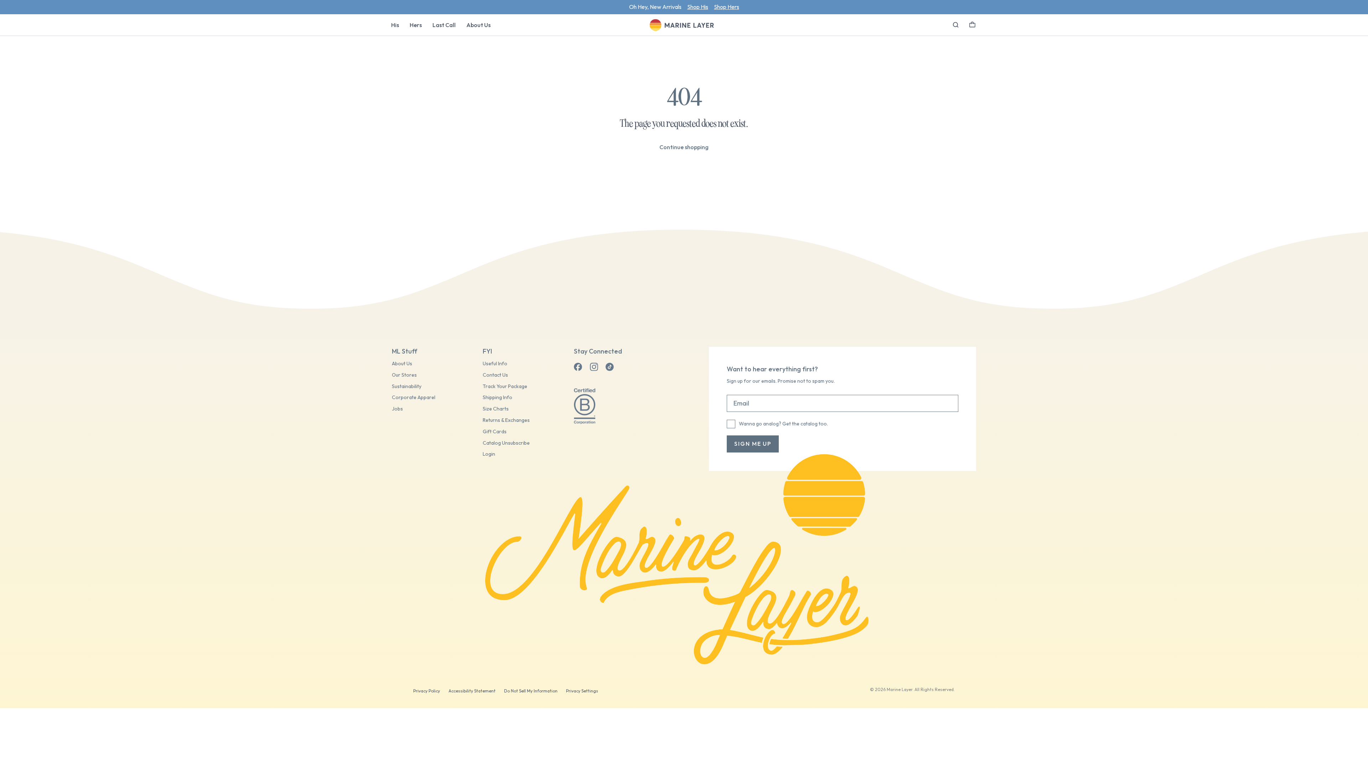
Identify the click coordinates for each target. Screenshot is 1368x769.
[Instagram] (594, 367)
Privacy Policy (426, 691)
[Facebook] (578, 367)
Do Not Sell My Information (531, 691)
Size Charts (496, 409)
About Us (478, 24)
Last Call (444, 24)
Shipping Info (497, 397)
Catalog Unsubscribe (506, 443)
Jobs (397, 409)
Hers (416, 24)
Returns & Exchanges (506, 420)
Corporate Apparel (413, 397)
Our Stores (404, 375)
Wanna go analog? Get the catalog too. (783, 423)
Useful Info (495, 364)
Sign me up (752, 443)
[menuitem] (395, 25)
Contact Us (495, 375)
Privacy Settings (582, 691)
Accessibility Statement (472, 691)
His (395, 24)
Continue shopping (684, 147)
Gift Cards (495, 432)
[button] (972, 23)
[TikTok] (609, 367)
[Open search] (956, 25)
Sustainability (406, 386)
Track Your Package (505, 386)
